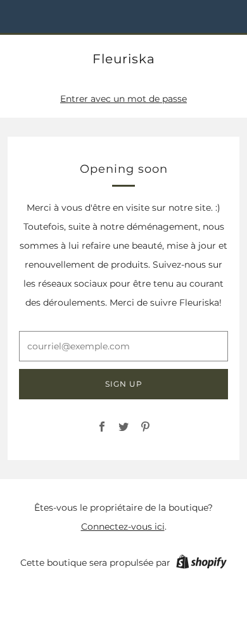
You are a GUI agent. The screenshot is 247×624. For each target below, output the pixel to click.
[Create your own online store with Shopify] (201, 563)
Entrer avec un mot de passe (123, 98)
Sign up (123, 384)
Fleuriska (123, 58)
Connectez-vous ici (123, 526)
